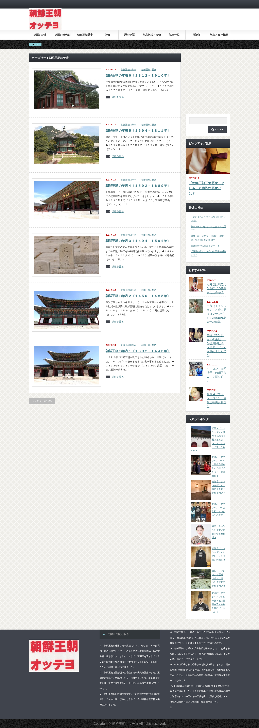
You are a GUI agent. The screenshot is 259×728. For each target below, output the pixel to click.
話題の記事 (40, 34)
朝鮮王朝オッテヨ (125, 723)
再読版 (197, 34)
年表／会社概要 (219, 34)
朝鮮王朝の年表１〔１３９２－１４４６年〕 (138, 351)
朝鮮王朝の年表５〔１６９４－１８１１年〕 (138, 130)
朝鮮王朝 (145, 69)
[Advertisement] (156, 22)
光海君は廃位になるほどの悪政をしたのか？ (216, 288)
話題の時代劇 (62, 34)
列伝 (107, 34)
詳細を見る (118, 97)
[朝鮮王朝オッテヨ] (45, 29)
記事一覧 (174, 34)
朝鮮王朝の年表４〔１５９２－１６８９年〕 (138, 185)
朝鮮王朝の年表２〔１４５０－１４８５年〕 (138, 296)
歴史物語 (129, 34)
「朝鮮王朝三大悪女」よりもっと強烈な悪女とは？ (206, 188)
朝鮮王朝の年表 (128, 69)
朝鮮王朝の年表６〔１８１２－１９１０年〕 (138, 75)
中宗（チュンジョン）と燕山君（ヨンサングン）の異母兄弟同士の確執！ (216, 313)
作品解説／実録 (152, 34)
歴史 (154, 69)
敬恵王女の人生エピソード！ (205, 245)
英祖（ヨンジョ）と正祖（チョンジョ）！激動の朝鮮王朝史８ (218, 578)
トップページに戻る (42, 401)
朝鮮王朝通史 (85, 34)
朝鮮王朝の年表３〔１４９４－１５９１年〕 (138, 240)
